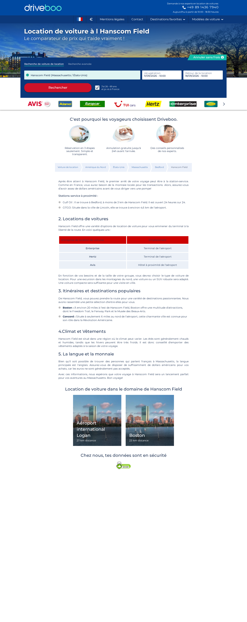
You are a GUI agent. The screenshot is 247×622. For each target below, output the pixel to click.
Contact (137, 19)
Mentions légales (112, 19)
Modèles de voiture (206, 19)
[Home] (43, 8)
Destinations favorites (166, 19)
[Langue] (79, 19)
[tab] (44, 62)
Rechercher (57, 88)
